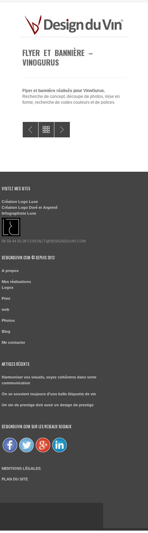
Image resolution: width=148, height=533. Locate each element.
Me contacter (13, 342)
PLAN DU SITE (15, 479)
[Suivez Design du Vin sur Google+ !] (43, 452)
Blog (6, 331)
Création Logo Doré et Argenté (29, 207)
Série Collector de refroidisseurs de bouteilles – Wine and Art (62, 129)
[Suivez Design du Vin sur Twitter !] (26, 452)
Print (6, 298)
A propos (10, 271)
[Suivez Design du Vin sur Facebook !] (10, 452)
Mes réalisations (16, 282)
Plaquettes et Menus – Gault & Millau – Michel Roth (30, 129)
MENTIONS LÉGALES (21, 468)
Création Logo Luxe (20, 202)
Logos (7, 287)
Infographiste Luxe (19, 213)
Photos (8, 320)
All (46, 129)
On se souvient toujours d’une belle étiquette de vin (49, 394)
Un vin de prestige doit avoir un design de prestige (48, 405)
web (5, 309)
